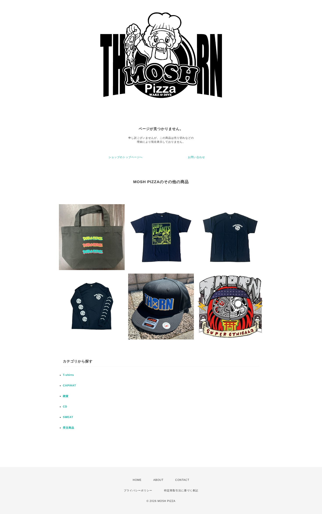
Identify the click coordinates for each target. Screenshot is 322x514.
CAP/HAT (69, 385)
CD (65, 406)
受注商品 (68, 427)
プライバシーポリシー (138, 490)
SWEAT (68, 417)
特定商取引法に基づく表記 (181, 490)
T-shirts (68, 375)
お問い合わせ (196, 157)
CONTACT (182, 480)
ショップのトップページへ (125, 157)
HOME (137, 480)
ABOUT (158, 480)
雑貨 (66, 396)
